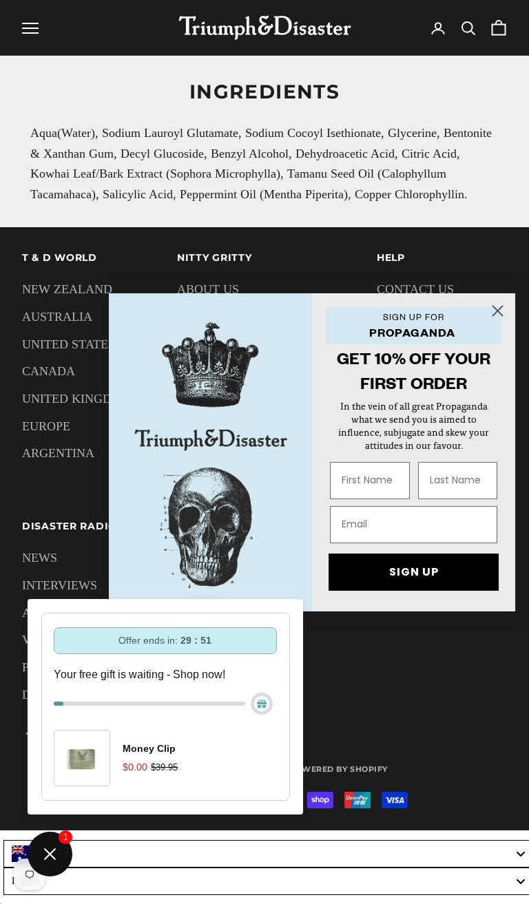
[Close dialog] (498, 311)
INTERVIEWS (59, 585)
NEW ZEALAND (67, 289)
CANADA (48, 371)
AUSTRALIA (57, 317)
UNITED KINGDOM (77, 399)
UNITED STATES (68, 344)
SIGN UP (414, 572)
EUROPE (46, 426)
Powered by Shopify (338, 769)
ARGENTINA (58, 453)
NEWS (39, 558)
